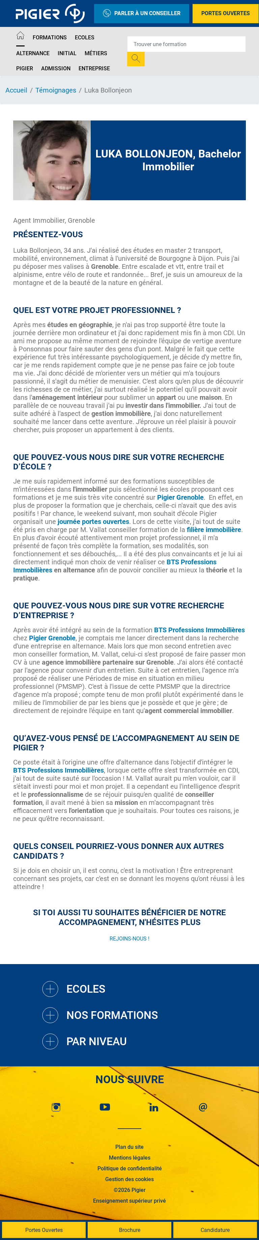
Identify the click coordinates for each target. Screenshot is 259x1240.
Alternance (33, 53)
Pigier (24, 68)
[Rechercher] (136, 59)
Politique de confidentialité (129, 1168)
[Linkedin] (154, 1107)
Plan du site (129, 1147)
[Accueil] (20, 36)
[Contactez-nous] (203, 1107)
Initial (67, 53)
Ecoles (84, 37)
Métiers (96, 53)
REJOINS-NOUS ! (129, 938)
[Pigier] (52, 13)
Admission (55, 68)
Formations (50, 37)
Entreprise (94, 68)
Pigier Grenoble (52, 638)
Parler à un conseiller (147, 13)
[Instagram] (56, 1107)
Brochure (129, 1230)
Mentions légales (129, 1158)
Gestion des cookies (129, 1179)
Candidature (215, 1230)
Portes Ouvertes (225, 13)
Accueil (16, 90)
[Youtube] (104, 1107)
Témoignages (55, 90)
